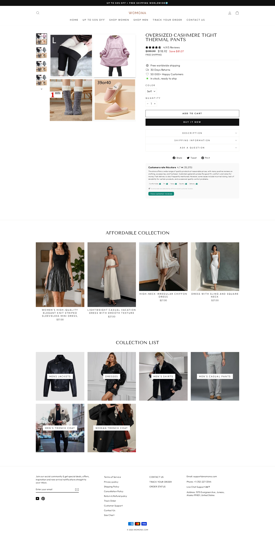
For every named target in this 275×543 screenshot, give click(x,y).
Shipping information (192, 140)
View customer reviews (161, 193)
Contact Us (109, 510)
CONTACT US (196, 19)
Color (151, 85)
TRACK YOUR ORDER (167, 19)
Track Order (110, 500)
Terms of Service (112, 477)
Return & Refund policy (115, 496)
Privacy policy (111, 481)
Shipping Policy (111, 486)
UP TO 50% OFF (94, 19)
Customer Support (113, 505)
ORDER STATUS (157, 486)
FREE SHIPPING (154, 54)
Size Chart (109, 515)
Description (192, 133)
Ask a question (192, 147)
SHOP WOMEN (119, 19)
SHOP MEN (141, 19)
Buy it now (192, 122)
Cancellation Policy (113, 491)
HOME (74, 19)
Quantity (153, 98)
